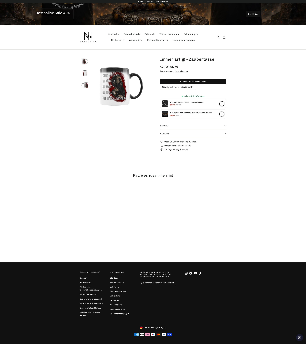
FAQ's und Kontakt (88, 294)
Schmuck (150, 34)
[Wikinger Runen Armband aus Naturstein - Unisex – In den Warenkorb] (221, 114)
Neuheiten (117, 40)
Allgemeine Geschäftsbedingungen (91, 288)
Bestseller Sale (132, 34)
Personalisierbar (156, 40)
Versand (165, 133)
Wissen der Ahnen (169, 34)
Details (164, 126)
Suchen (83, 278)
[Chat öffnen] (299, 337)
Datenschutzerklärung (90, 308)
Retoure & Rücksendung (91, 303)
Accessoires (136, 40)
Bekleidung (190, 34)
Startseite (113, 34)
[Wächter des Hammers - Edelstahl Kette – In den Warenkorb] (221, 103)
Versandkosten (181, 71)
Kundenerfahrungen (184, 40)
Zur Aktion (253, 14)
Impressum (85, 282)
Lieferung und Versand (91, 299)
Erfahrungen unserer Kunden (90, 313)
